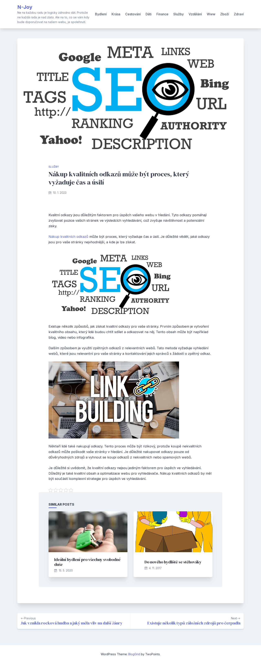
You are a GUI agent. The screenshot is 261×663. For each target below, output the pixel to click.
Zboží (224, 14)
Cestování (133, 14)
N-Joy (24, 7)
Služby (178, 14)
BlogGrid (134, 654)
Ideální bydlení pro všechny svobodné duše (87, 562)
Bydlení (101, 14)
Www (211, 14)
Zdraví (239, 14)
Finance (162, 14)
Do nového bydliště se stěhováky (173, 562)
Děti (149, 14)
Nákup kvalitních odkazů (68, 237)
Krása (116, 14)
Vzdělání (195, 14)
